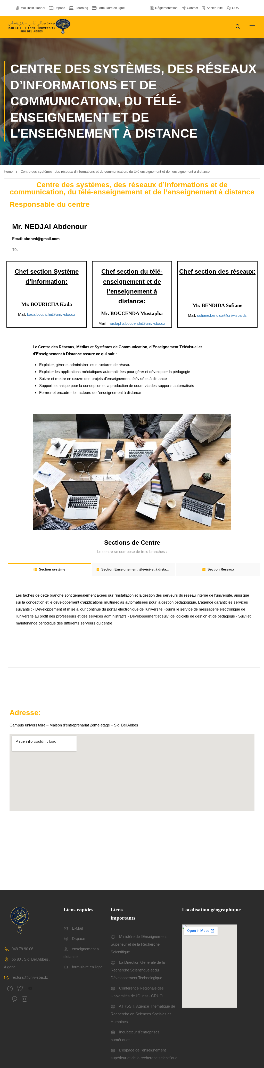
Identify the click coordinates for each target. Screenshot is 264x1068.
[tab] (49, 569)
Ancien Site (215, 8)
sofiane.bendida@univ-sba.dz (222, 315)
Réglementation (166, 8)
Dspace (59, 8)
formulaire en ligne (87, 967)
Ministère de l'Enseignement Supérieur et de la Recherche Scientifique (139, 944)
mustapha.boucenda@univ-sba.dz (136, 323)
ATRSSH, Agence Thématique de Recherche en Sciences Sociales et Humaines (143, 1014)
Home (8, 171)
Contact (192, 8)
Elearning (81, 8)
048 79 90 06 (22, 949)
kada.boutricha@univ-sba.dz (51, 314)
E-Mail (77, 928)
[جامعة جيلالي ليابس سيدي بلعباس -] (40, 27)
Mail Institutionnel (33, 8)
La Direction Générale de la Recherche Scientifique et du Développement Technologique (138, 970)
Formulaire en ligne (111, 8)
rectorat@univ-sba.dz (30, 977)
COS (235, 8)
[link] (222, 315)
